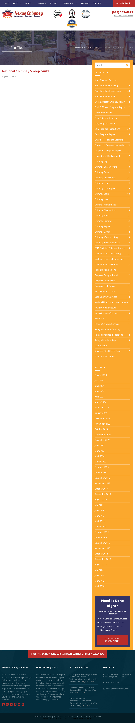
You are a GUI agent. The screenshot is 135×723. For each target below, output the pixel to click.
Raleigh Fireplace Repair (106, 340)
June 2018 (99, 575)
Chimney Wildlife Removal (107, 242)
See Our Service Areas (123, 16)
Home (6, 3)
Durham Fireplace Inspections (109, 259)
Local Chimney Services (106, 297)
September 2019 (103, 494)
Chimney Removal (103, 221)
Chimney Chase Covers (106, 167)
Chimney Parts (102, 215)
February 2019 (102, 532)
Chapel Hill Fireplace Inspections (110, 145)
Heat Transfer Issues (105, 291)
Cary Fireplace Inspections (107, 129)
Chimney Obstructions (105, 210)
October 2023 (101, 429)
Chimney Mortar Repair (106, 204)
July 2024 (99, 380)
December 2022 (102, 440)
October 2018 (101, 554)
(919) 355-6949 (122, 12)
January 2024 (101, 413)
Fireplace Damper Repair (107, 275)
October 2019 (101, 489)
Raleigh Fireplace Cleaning (107, 329)
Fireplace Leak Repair (105, 286)
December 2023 (102, 418)
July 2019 (99, 505)
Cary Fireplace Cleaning (106, 123)
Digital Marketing (69, 719)
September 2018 (103, 559)
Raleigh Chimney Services (107, 324)
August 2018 (101, 564)
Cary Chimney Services (106, 118)
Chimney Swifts (102, 232)
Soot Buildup (101, 345)
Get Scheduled (123, 3)
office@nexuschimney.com (117, 688)
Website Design (51, 719)
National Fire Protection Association (112, 302)
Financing (85, 3)
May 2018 (99, 581)
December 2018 (102, 543)
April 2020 (100, 456)
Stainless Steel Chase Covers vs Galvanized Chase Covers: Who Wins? (82, 689)
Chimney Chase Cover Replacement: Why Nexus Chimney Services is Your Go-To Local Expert (83, 702)
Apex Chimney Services (106, 80)
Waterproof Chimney (105, 356)
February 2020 (102, 467)
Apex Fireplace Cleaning (106, 85)
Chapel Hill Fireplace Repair (108, 150)
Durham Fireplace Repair (107, 264)
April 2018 (100, 586)
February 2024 (102, 407)
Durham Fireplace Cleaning (108, 253)
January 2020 (101, 472)
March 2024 (100, 402)
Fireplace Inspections (105, 280)
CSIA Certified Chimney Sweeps (110, 248)
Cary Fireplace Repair (105, 134)
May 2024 (99, 391)
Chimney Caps (102, 161)
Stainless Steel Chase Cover (108, 351)
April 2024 (100, 397)
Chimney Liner (102, 199)
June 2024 (99, 386)
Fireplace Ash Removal (105, 270)
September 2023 (103, 434)
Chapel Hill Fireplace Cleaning (109, 140)
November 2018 (102, 548)
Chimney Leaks (102, 194)
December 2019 (102, 478)
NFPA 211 (99, 318)
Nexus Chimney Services (106, 313)
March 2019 (100, 526)
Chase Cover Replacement (107, 156)
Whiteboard (85, 719)
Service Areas (68, 3)
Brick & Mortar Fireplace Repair (110, 107)
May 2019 (99, 516)
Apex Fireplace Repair (105, 96)
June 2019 (99, 510)
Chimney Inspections (105, 177)
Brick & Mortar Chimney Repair (110, 102)
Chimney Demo (102, 172)
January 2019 (101, 537)
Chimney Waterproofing (106, 237)
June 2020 (99, 445)
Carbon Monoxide (103, 112)
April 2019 (100, 521)
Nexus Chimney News (105, 307)
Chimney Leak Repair (105, 188)
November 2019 (102, 483)
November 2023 (102, 424)
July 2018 (99, 570)
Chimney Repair (102, 226)
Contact (97, 3)
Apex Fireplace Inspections (108, 91)
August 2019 (101, 499)
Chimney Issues (102, 183)
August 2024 (101, 375)
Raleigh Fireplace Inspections (109, 335)
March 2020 (100, 461)
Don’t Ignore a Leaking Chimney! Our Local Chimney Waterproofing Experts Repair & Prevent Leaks (83, 678)
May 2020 (99, 451)
